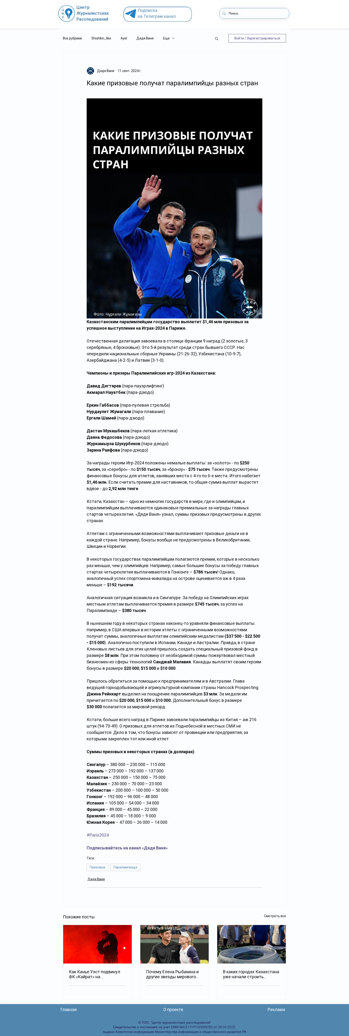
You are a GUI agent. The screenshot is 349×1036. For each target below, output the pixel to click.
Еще (166, 38)
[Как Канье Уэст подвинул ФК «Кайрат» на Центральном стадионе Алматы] (97, 944)
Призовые (97, 867)
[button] (216, 38)
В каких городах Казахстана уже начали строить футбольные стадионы (251, 974)
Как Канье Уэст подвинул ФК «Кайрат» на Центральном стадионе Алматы (94, 974)
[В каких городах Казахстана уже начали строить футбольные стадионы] (251, 944)
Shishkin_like (101, 38)
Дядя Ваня (145, 38)
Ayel (124, 38)
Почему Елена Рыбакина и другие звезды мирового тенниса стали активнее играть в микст (172, 974)
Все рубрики (72, 38)
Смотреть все (275, 916)
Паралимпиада (125, 867)
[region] (159, 14)
